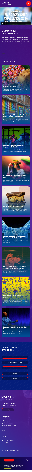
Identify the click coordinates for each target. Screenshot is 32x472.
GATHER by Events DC (8, 440)
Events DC (5, 443)
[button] (28, 3)
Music (15, 378)
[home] (6, 3)
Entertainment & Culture (15, 362)
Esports (4, 428)
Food (15, 368)
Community (15, 357)
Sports (15, 373)
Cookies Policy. (7, 468)
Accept (9, 460)
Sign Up (8, 410)
